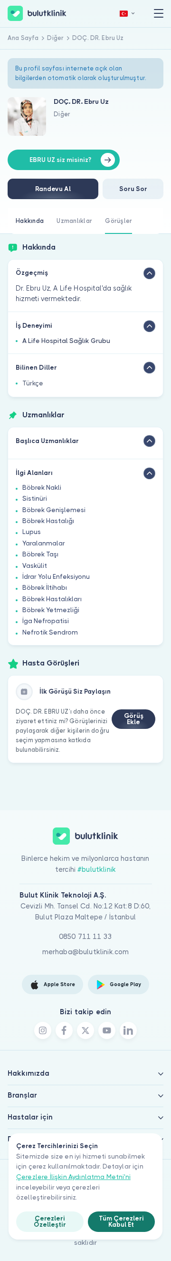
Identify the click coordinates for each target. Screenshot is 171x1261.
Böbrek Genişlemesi (54, 510)
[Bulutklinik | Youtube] (106, 1030)
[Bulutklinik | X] (85, 1030)
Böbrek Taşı (40, 554)
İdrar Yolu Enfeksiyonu (56, 576)
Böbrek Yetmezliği (50, 610)
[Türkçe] (127, 13)
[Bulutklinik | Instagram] (42, 1030)
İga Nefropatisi (45, 621)
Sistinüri (34, 498)
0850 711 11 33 (85, 936)
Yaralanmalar (43, 543)
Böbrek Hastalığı (48, 521)
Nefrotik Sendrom (50, 632)
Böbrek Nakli (41, 487)
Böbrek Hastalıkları (52, 599)
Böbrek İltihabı (44, 587)
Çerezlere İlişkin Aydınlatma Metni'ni (73, 1176)
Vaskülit (34, 565)
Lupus (31, 531)
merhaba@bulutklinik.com (85, 952)
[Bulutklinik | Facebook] (64, 1030)
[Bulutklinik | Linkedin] (128, 1030)
